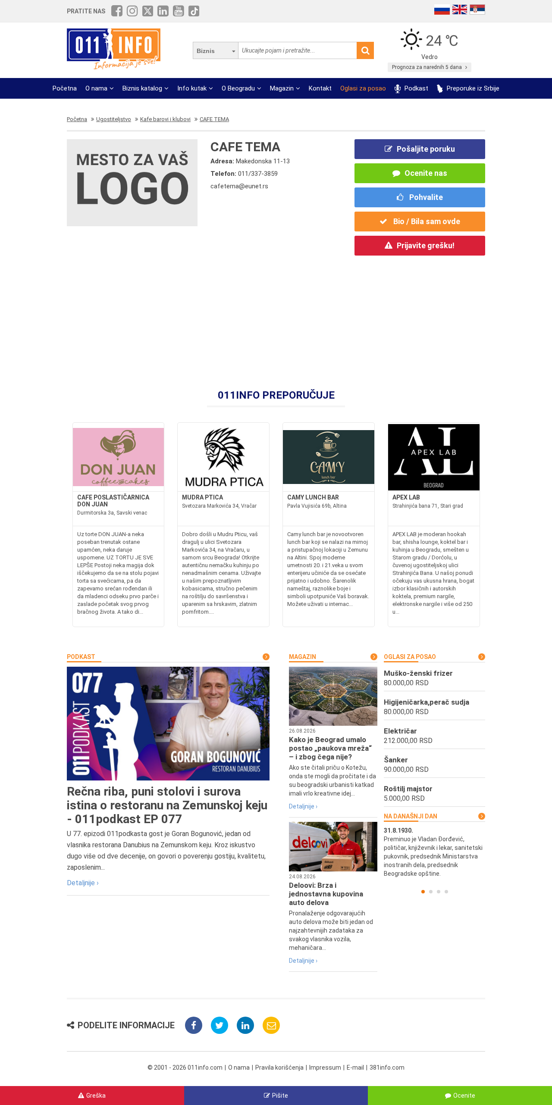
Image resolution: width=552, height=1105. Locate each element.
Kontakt (320, 88)
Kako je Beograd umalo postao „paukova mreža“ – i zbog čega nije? (330, 748)
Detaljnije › (83, 883)
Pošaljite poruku (426, 148)
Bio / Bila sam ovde (426, 221)
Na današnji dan (410, 816)
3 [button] (438, 891)
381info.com (387, 1067)
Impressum (325, 1067)
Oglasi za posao (363, 88)
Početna (65, 88)
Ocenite (464, 1095)
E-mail (355, 1067)
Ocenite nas (426, 173)
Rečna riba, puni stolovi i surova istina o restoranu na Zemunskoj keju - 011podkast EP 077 (167, 805)
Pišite (280, 1095)
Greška (96, 1095)
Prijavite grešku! (426, 245)
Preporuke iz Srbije (472, 88)
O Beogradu (238, 88)
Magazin (282, 88)
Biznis (206, 50)
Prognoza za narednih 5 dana (427, 67)
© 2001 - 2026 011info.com (185, 1067)
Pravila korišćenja (279, 1067)
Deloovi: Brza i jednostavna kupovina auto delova (326, 894)
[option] (434, 852)
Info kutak (192, 88)
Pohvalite (425, 197)
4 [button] (446, 891)
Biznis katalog (142, 88)
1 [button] (423, 891)
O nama (96, 88)
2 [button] (431, 891)
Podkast (415, 88)
